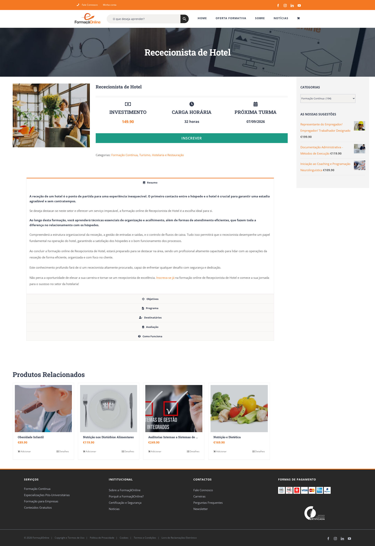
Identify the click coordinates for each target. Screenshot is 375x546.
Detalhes (64, 451)
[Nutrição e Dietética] (239, 408)
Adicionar (26, 451)
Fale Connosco (203, 490)
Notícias (114, 509)
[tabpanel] (150, 240)
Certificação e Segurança (125, 503)
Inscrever (191, 138)
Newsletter (200, 509)
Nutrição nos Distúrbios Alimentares (108, 437)
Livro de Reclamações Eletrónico (179, 537)
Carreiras (199, 496)
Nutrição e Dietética (227, 437)
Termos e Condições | (147, 537)
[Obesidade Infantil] (43, 408)
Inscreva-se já (165, 278)
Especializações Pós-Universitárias (47, 495)
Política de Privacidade (101, 537)
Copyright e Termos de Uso (69, 537)
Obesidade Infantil (31, 437)
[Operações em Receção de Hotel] (51, 115)
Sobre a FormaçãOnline (124, 490)
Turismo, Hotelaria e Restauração (161, 155)
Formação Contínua (124, 155)
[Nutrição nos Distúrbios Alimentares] (108, 408)
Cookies (123, 537)
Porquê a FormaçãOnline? (126, 496)
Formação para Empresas (41, 501)
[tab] (150, 182)
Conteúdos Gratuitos (38, 507)
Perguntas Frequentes (208, 503)
